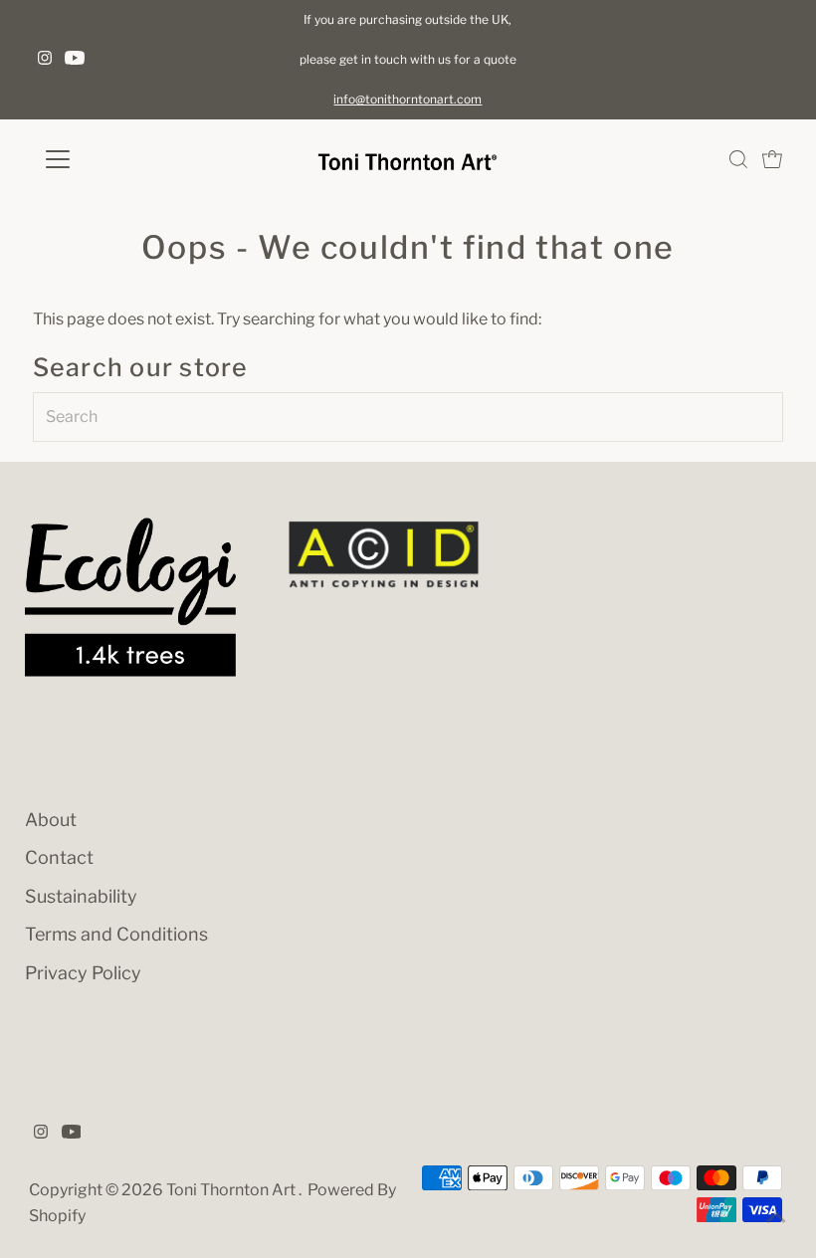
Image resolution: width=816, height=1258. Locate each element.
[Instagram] (45, 60)
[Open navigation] (122, 159)
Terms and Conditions (116, 934)
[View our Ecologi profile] (130, 597)
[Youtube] (75, 60)
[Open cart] (772, 159)
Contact (59, 857)
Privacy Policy (83, 972)
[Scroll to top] (776, 1218)
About (51, 819)
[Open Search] (738, 159)
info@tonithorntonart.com (407, 99)
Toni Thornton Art (232, 1189)
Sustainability (81, 896)
